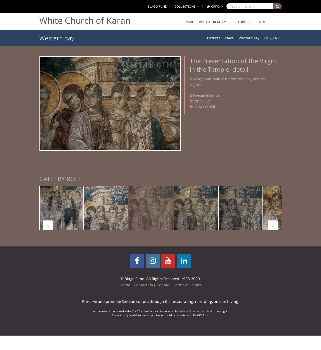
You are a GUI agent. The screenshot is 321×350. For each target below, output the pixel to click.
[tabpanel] (61, 208)
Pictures (240, 22)
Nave (229, 38)
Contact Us (143, 284)
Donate (163, 284)
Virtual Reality (212, 22)
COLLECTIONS (184, 6)
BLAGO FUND (157, 6)
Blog (262, 22)
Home (189, 22)
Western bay (249, 38)
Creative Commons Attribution (197, 311)
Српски (217, 6)
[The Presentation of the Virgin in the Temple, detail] (110, 103)
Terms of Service (187, 284)
